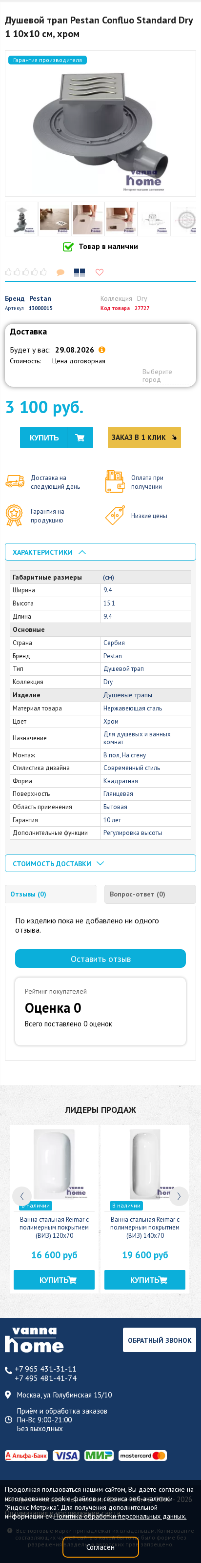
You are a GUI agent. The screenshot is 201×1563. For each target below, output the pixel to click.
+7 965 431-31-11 (46, 1369)
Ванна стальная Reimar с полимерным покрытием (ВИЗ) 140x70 (145, 1227)
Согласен (100, 1547)
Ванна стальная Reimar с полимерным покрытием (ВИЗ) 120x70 (54, 1227)
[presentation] (22, 1196)
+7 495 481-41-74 (46, 1378)
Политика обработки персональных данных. (120, 1516)
